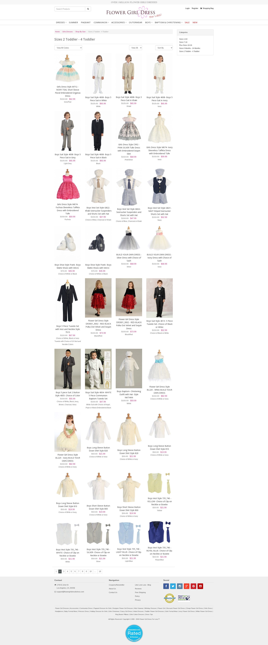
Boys (148, 22)
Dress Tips (149, 614)
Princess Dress (83, 611)
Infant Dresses (138, 611)
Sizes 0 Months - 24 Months (189, 48)
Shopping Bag (208, 8)
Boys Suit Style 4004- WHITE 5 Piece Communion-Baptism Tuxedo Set (98, 395)
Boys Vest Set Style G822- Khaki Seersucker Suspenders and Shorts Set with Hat (98, 210)
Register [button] (195, 8)
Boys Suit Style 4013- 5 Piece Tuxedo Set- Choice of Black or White (159, 324)
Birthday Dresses (150, 608)
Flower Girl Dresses (62, 608)
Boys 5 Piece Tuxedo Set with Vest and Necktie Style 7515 (67, 329)
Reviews (138, 589)
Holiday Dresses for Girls (98, 611)
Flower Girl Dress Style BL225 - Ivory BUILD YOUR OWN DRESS (67, 457)
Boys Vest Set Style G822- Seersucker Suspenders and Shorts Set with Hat (128, 212)
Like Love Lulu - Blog (143, 585)
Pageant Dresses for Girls (102, 608)
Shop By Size (80, 32)
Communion (101, 22)
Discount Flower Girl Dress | (176, 608)
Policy (137, 596)
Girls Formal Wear (171, 611)
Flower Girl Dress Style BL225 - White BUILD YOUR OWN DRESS (159, 389)
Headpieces (59, 611)
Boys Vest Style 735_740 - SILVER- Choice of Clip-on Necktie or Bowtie (98, 552)
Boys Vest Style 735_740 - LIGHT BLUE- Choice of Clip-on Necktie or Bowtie (129, 552)
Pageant (86, 22)
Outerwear (135, 22)
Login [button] (187, 8)
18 (100, 571)
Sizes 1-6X (183, 39)
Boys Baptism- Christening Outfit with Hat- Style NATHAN (129, 394)
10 (91, 571)
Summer (73, 22)
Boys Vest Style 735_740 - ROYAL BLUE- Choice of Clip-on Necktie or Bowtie (159, 550)
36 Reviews (134, 637)
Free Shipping (140, 592)
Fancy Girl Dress (126, 611)
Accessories (119, 22)
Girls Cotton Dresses (137, 614)
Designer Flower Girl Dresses (123, 608)
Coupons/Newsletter (116, 585)
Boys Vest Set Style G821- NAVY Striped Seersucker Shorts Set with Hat (159, 211)
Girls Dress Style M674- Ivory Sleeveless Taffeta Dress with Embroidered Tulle (159, 150)
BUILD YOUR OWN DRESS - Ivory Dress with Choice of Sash (159, 257)
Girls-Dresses (67, 32)
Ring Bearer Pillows (121, 614)
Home (57, 32)
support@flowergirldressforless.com (70, 592)
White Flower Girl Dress (204, 611)
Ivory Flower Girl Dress (187, 611)
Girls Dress (208, 608)
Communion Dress (86, 608)
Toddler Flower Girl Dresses (154, 611)
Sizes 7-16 (183, 42)
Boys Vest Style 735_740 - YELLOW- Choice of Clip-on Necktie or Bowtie (159, 501)
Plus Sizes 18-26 (185, 45)
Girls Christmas (114, 611)
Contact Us (113, 592)
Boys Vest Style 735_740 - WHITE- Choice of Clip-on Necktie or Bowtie (67, 552)
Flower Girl (161, 608)
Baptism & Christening (168, 22)
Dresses (61, 22)
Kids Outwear (138, 608)
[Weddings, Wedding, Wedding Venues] (134, 627)
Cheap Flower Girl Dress (194, 608)
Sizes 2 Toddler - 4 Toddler (189, 51)
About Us (112, 589)
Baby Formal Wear (70, 611)
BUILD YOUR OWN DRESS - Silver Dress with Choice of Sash (129, 257)
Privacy (138, 600)
